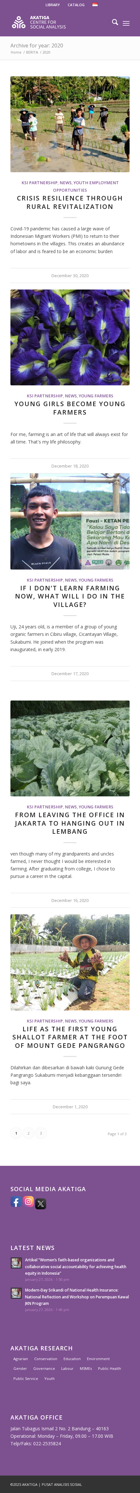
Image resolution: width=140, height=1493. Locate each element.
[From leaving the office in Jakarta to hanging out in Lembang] (70, 748)
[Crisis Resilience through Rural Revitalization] (70, 124)
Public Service (25, 1378)
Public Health (109, 1368)
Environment (98, 1358)
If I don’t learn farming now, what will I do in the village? (70, 596)
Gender (20, 1368)
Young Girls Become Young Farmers (70, 407)
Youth (49, 1378)
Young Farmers (96, 396)
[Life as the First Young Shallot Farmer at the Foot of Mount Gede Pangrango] (70, 962)
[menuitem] (52, 4)
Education (72, 1358)
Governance (44, 1368)
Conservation (45, 1358)
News (66, 183)
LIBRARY (53, 4)
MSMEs (86, 1368)
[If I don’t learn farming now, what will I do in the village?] (70, 521)
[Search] (111, 23)
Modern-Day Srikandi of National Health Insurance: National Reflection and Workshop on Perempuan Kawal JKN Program (77, 1296)
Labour (67, 1368)
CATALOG (76, 4)
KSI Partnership (39, 183)
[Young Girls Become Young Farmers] (70, 337)
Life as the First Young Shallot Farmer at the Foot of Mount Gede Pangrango (70, 1037)
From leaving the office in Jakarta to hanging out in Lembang (70, 823)
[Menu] (126, 23)
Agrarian (20, 1358)
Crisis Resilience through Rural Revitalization (70, 202)
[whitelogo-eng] (57, 23)
